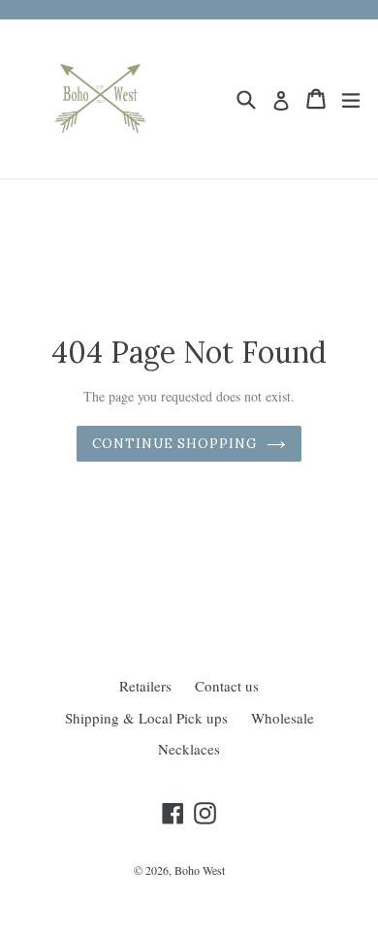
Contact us (227, 685)
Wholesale (282, 717)
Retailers (145, 685)
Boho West (199, 870)
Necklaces (189, 748)
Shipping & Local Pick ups (146, 717)
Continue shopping (175, 443)
